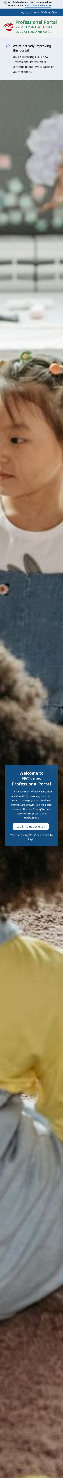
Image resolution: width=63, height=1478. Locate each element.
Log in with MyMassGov (41, 12)
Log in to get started (30, 826)
